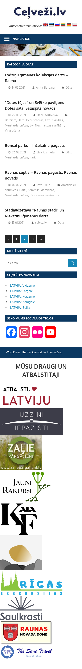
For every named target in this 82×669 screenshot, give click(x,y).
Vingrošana (12, 130)
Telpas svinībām (53, 125)
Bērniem (10, 120)
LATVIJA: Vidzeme (22, 285)
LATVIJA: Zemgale (22, 302)
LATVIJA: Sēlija (20, 308)
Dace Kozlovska (47, 115)
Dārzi (69, 87)
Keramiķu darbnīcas (41, 190)
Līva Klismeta (46, 152)
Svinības (35, 125)
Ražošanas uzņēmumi (44, 195)
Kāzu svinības (54, 120)
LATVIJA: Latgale (21, 291)
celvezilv (41, 222)
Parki (33, 157)
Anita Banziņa (45, 87)
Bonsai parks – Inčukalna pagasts (35, 145)
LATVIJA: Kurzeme (22, 296)
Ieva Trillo (43, 185)
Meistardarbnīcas (16, 125)
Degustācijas (35, 120)
